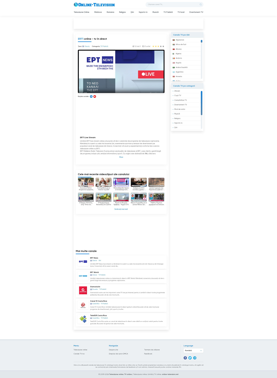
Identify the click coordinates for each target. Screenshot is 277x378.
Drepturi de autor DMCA (118, 354)
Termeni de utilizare (152, 350)
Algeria (178, 54)
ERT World (94, 272)
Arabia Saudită (181, 67)
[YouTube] (94, 96)
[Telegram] (194, 358)
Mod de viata (179, 109)
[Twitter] (190, 358)
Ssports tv (143, 12)
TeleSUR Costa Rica (98, 315)
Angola (178, 63)
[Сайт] (91, 96)
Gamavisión (95, 287)
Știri (132, 12)
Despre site (113, 350)
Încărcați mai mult (121, 209)
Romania (110, 12)
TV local (181, 12)
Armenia (179, 76)
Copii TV (177, 95)
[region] (187, 59)
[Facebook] (185, 358)
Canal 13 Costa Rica (98, 301)
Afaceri (177, 91)
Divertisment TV (196, 12)
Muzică (155, 12)
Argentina (179, 72)
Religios (122, 12)
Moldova (98, 12)
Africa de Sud (181, 44)
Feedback (148, 354)
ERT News (94, 258)
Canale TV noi (79, 354)
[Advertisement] (138, 23)
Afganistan (180, 40)
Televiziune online (80, 350)
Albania (178, 49)
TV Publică (168, 12)
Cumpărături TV (180, 100)
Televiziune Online (81, 12)
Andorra (179, 58)
